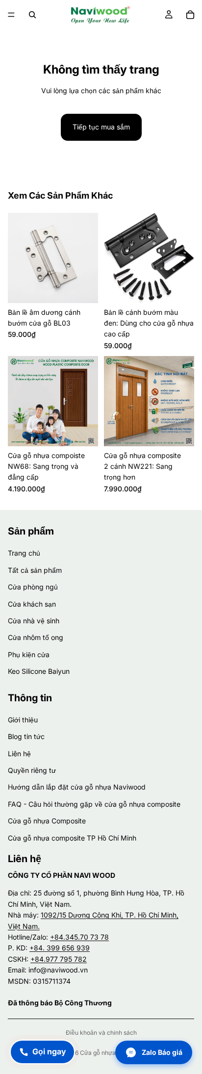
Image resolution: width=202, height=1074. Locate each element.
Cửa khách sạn (32, 603)
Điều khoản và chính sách (101, 1032)
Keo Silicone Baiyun (39, 671)
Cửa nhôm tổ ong (35, 637)
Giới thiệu (23, 719)
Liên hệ (19, 753)
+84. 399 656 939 (59, 948)
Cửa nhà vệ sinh (33, 620)
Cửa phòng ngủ (33, 587)
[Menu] (11, 14)
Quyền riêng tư (32, 770)
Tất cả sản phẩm (35, 569)
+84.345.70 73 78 (79, 936)
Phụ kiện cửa (29, 654)
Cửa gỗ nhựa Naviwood (112, 1052)
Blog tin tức (26, 736)
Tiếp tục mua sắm (101, 127)
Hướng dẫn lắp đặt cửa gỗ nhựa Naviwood (77, 787)
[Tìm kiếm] (32, 15)
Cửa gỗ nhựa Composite (47, 821)
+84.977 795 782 (58, 958)
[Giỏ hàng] (190, 15)
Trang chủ (24, 553)
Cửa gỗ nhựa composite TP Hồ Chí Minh (72, 837)
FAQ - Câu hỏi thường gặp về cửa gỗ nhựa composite (94, 803)
